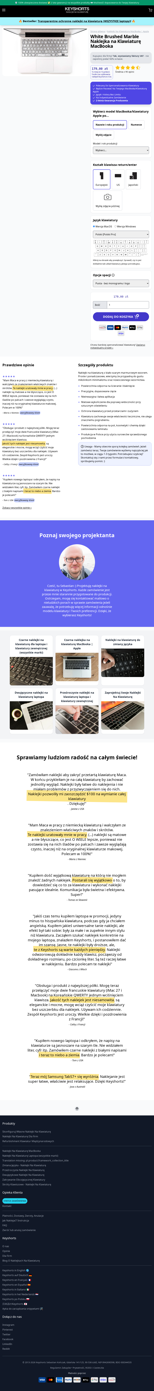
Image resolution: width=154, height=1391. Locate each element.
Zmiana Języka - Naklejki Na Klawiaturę (24, 1165)
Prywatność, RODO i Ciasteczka (88, 1367)
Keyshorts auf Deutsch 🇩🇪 (17, 1275)
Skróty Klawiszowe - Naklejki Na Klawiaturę (26, 1184)
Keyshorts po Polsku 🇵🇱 (15, 1299)
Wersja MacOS (103, 226)
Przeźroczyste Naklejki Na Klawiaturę (23, 1170)
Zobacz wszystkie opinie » (17, 507)
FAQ (4, 1225)
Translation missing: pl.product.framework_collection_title (35, 1160)
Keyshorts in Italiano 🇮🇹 (15, 1289)
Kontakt (6, 1206)
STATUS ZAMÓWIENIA (15, 1200)
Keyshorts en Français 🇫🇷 (16, 1280)
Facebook (7, 1339)
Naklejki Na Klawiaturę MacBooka (21, 1151)
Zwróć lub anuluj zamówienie (19, 1230)
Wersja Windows (126, 226)
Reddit (6, 1348)
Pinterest (7, 1329)
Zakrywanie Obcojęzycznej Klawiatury (23, 1179)
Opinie (6, 1251)
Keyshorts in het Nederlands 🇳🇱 (20, 1294)
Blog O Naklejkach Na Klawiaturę (21, 1260)
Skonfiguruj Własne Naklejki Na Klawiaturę (26, 1131)
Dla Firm (7, 1255)
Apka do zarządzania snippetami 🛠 (22, 1308)
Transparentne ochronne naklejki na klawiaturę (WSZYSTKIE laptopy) (84, 21)
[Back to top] (77, 1109)
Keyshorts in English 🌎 (15, 1270)
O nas (5, 1246)
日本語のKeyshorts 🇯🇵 (14, 1304)
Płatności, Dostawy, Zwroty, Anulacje (23, 1215)
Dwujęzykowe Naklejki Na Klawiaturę (23, 1175)
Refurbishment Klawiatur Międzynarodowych (28, 1141)
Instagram (8, 1324)
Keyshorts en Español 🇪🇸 (16, 1284)
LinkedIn (7, 1344)
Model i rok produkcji (105, 143)
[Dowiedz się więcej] (113, 275)
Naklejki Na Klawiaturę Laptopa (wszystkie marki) (30, 1155)
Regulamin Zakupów (60, 1367)
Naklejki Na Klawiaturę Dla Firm (20, 1136)
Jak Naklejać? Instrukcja (15, 1220)
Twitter (6, 1334)
